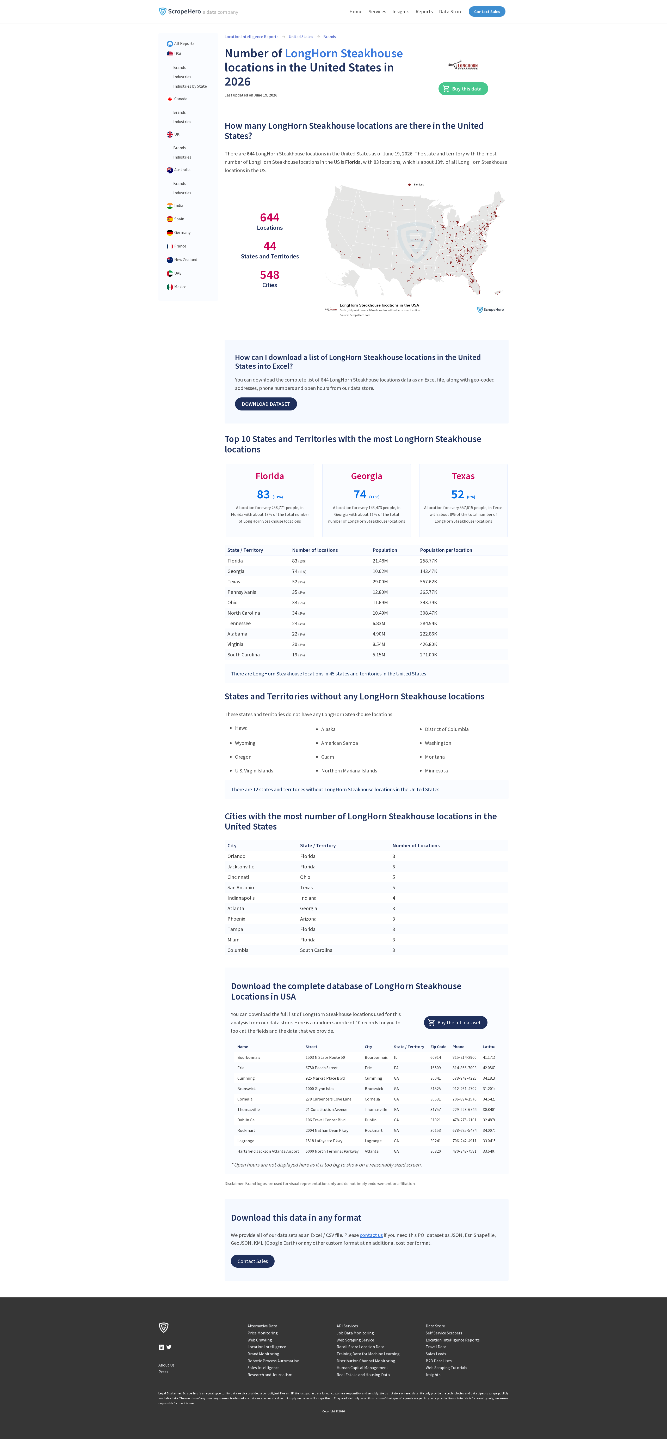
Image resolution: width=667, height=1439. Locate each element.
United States (301, 36)
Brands (179, 67)
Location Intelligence (267, 1346)
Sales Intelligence (264, 1367)
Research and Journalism (270, 1374)
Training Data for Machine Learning (368, 1353)
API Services (347, 1325)
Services (377, 11)
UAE (178, 273)
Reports (424, 11)
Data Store (450, 11)
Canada (180, 98)
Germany (182, 232)
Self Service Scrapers (444, 1332)
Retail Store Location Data (360, 1346)
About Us (166, 1365)
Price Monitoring (263, 1332)
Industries (182, 76)
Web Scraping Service (355, 1340)
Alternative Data (262, 1325)
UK (177, 134)
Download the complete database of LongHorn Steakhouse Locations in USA (346, 991)
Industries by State (190, 86)
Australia (182, 169)
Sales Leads (436, 1353)
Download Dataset (266, 404)
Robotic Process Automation (273, 1360)
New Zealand (185, 259)
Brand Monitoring (263, 1353)
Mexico (180, 286)
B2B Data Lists (439, 1360)
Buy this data (466, 88)
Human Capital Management (362, 1367)
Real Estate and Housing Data (363, 1374)
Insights (400, 11)
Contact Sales (487, 11)
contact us (371, 1235)
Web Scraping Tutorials (446, 1367)
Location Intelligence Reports (252, 36)
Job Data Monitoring (355, 1332)
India (178, 205)
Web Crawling (260, 1340)
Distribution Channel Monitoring (366, 1360)
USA (177, 53)
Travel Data (436, 1346)
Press (163, 1371)
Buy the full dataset (459, 1022)
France (180, 246)
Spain (179, 218)
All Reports (184, 43)
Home (355, 11)
